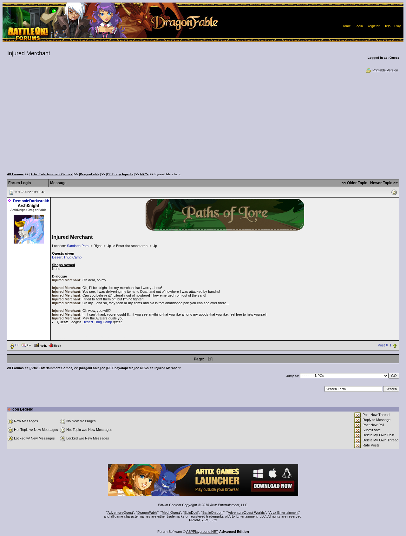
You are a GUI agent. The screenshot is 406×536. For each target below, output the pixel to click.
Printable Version (385, 70)
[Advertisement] (203, 120)
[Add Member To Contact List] (40, 345)
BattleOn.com (212, 512)
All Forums (15, 174)
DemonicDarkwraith (31, 201)
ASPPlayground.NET (202, 531)
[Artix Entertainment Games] (51, 174)
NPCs (144, 174)
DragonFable (147, 512)
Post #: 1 (384, 345)
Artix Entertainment (283, 512)
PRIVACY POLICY (203, 520)
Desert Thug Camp (67, 257)
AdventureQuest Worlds (246, 512)
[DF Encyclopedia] (120, 174)
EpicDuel (191, 512)
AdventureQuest (120, 512)
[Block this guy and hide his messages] (54, 345)
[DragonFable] (90, 174)
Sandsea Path (77, 246)
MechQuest (171, 512)
